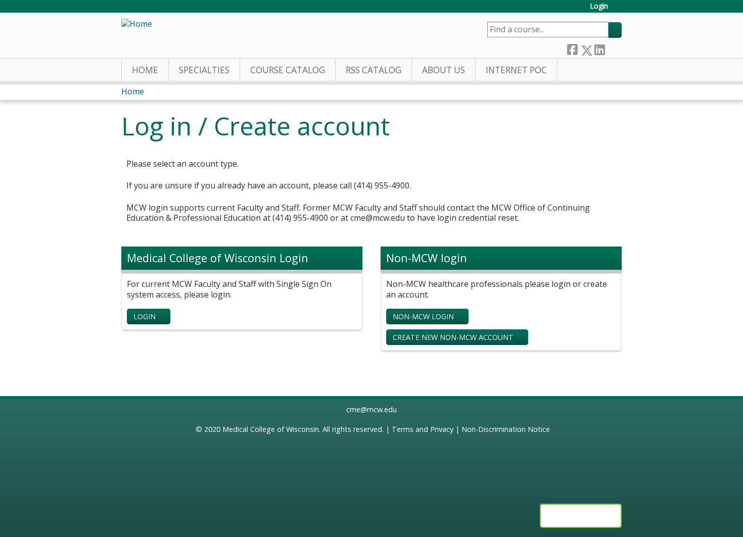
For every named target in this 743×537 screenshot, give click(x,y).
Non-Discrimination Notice (505, 429)
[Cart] (619, 10)
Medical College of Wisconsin (270, 429)
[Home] (136, 24)
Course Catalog (287, 70)
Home (145, 70)
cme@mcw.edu (371, 409)
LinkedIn (599, 47)
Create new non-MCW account (453, 337)
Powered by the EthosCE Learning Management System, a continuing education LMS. (581, 516)
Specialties (204, 70)
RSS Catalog (373, 70)
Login (599, 6)
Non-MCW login (423, 316)
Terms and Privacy (422, 429)
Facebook (572, 47)
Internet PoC (516, 70)
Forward (613, 47)
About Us (443, 70)
